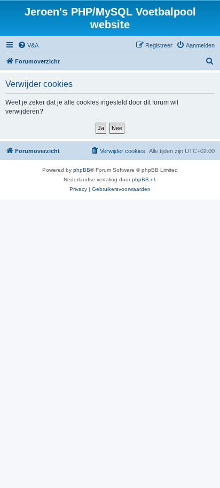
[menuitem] (28, 45)
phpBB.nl (143, 179)
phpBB (81, 170)
